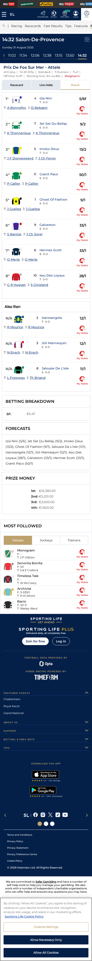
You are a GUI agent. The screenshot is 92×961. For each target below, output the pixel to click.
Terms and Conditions (19, 834)
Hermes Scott (51, 250)
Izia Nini (46, 98)
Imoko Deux (49, 149)
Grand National (14, 713)
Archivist (24, 589)
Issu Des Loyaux (52, 275)
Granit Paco (49, 174)
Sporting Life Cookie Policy (24, 916)
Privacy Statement (17, 847)
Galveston (48, 225)
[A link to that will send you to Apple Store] (46, 776)
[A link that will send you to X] (50, 815)
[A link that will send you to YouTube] (65, 815)
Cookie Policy (14, 860)
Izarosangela (52, 318)
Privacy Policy (15, 841)
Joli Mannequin (54, 343)
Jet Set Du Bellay (53, 124)
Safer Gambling (46, 881)
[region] (46, 929)
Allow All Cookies (46, 952)
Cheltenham (12, 699)
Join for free (35, 641)
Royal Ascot (12, 706)
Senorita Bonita (29, 563)
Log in (61, 641)
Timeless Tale (28, 576)
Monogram (26, 550)
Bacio (21, 601)
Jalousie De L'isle (55, 368)
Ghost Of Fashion (53, 199)
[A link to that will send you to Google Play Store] (46, 792)
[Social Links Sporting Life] (40, 824)
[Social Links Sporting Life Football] (52, 824)
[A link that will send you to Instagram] (43, 815)
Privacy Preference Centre (22, 854)
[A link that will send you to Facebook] (35, 815)
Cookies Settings (46, 927)
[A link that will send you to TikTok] (57, 815)
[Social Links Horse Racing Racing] (46, 824)
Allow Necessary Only (46, 940)
